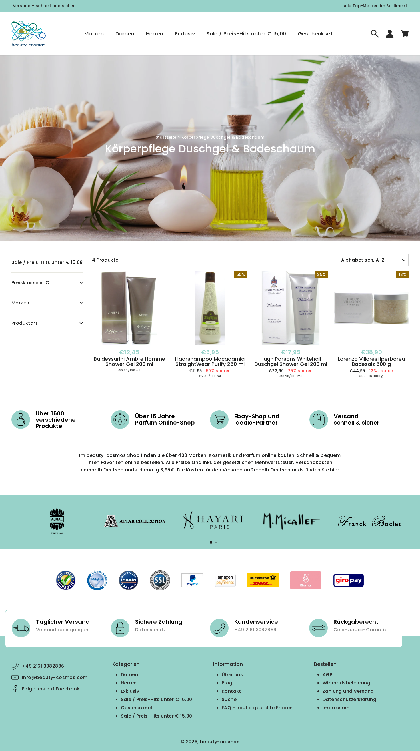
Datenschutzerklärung (349, 699)
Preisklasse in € (30, 282)
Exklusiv (185, 33)
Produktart (24, 323)
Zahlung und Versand (348, 691)
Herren (154, 33)
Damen (125, 33)
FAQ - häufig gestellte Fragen (257, 707)
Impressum (336, 707)
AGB (328, 674)
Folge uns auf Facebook (51, 689)
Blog (227, 683)
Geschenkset (315, 33)
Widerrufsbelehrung (346, 683)
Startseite (166, 137)
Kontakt (231, 691)
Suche (229, 699)
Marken (94, 33)
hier (334, 470)
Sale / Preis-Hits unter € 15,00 (246, 33)
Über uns (232, 674)
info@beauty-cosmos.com (55, 677)
